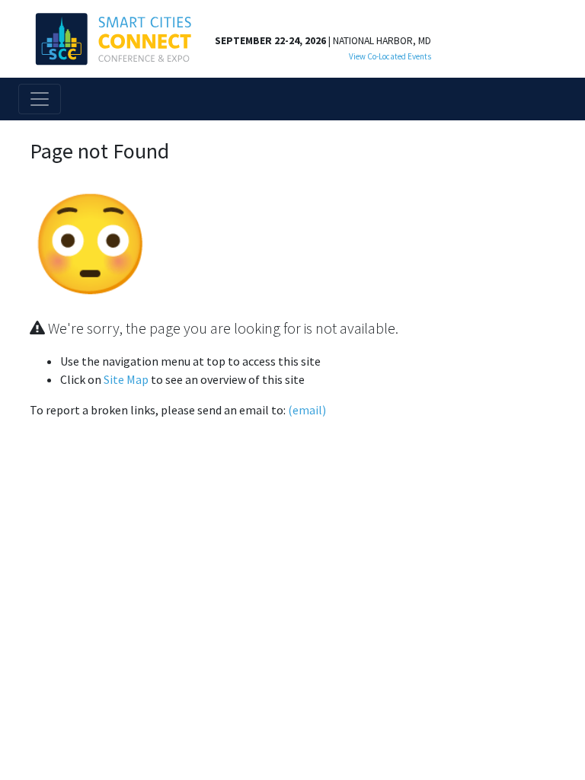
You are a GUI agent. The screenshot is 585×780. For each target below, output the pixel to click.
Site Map (126, 379)
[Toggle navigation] (39, 99)
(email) (307, 409)
